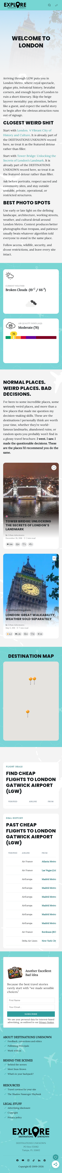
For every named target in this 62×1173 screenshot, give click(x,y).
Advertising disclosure (19, 1108)
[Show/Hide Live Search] (49, 5)
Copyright (13, 1112)
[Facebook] (17, 1160)
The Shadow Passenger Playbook (24, 1094)
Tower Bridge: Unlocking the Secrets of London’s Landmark (28, 525)
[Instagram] (28, 1160)
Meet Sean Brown (17, 1069)
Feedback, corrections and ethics (25, 1041)
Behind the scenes (17, 1064)
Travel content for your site (22, 1089)
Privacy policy (15, 1117)
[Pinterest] (44, 1160)
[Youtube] (23, 1160)
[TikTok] (34, 1160)
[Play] (53, 467)
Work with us (14, 1050)
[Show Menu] (56, 5)
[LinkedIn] (39, 1160)
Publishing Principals (18, 1045)
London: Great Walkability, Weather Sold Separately (30, 617)
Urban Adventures (16, 535)
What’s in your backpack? (21, 1073)
